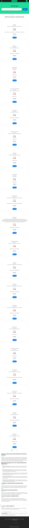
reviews (14, 28)
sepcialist (14, 34)
